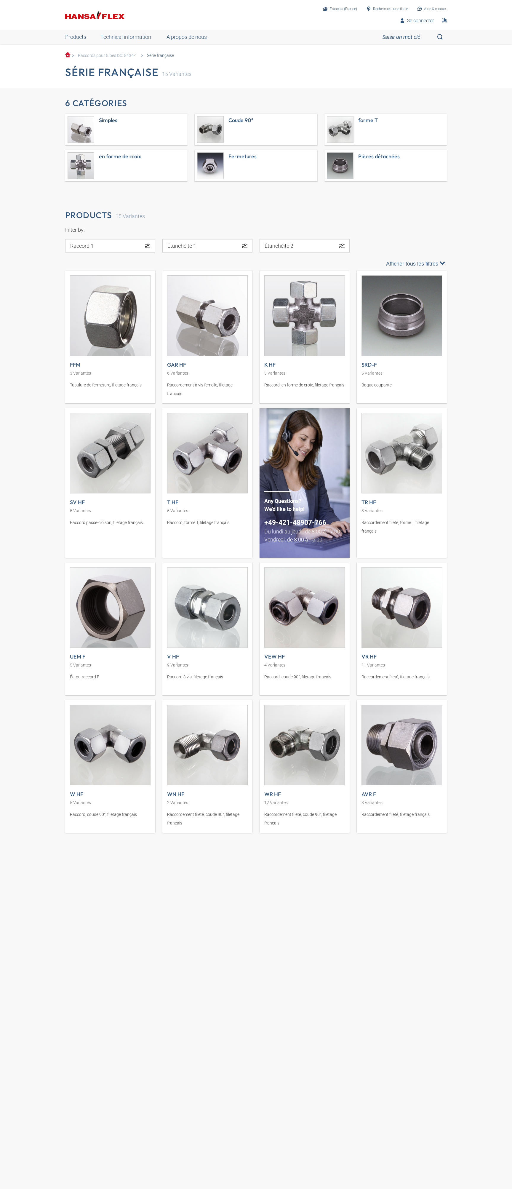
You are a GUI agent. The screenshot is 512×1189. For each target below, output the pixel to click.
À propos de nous (186, 37)
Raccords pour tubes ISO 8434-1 (107, 55)
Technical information (125, 37)
